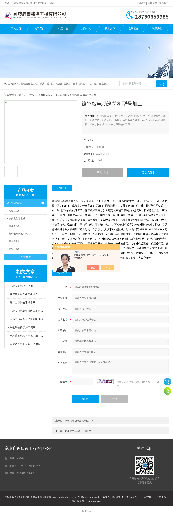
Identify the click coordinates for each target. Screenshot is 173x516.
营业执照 (86, 511)
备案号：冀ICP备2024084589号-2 (121, 497)
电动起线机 (14, 248)
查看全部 (25, 257)
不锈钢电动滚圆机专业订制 (79, 420)
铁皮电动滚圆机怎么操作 (24, 294)
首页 (21, 95)
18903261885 (167, 381)
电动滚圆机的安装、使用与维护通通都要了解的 (27, 343)
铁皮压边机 (14, 210)
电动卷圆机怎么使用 (21, 285)
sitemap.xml (94, 501)
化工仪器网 (78, 501)
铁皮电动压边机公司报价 (78, 430)
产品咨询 (102, 172)
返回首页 (141, 3)
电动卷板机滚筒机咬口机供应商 (27, 310)
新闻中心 (86, 28)
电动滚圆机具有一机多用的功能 (27, 335)
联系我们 (164, 3)
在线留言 (152, 3)
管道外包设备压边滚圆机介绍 (26, 319)
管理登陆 (148, 497)
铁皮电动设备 (46, 95)
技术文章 (110, 28)
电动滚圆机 (61, 95)
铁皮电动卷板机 (17, 218)
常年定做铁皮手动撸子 (22, 302)
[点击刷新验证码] (105, 381)
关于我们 (39, 28)
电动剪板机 (14, 226)
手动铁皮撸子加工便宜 (22, 327)
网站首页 (16, 28)
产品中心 (63, 28)
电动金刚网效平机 (18, 233)
